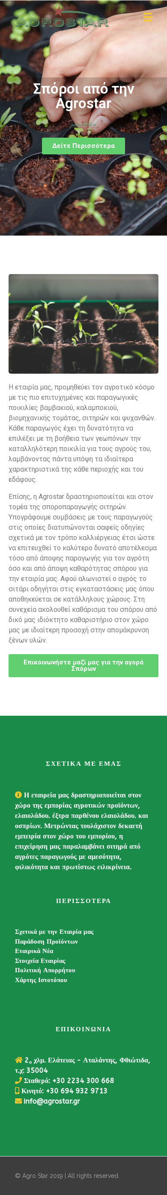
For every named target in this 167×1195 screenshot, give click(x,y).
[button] (83, 146)
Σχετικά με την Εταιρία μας (54, 931)
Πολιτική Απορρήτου (45, 970)
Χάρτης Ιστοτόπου (41, 980)
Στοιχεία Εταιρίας (40, 961)
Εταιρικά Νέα (34, 951)
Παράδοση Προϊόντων (46, 941)
